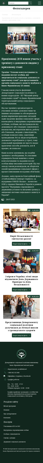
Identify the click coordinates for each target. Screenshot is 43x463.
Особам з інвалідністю (12, 434)
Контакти (7, 418)
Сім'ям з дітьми (9, 438)
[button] (39, 3)
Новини (6, 410)
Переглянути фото (20, 244)
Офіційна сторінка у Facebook (19, 376)
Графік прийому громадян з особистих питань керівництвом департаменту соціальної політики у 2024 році (23, 394)
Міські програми (10, 406)
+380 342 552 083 (13, 373)
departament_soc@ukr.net (17, 369)
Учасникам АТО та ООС (12, 426)
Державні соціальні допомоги (15, 442)
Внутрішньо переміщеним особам (16, 430)
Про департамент (10, 414)
